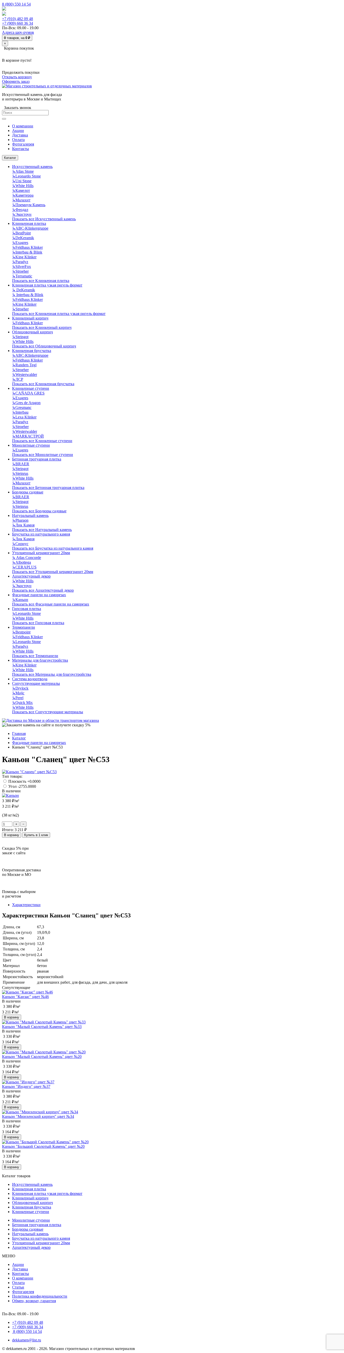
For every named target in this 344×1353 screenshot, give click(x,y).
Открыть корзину (17, 77)
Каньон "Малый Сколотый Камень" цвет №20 (42, 1056)
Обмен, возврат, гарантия (34, 1301)
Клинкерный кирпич (30, 318)
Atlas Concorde (26, 557)
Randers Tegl (24, 365)
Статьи (18, 1287)
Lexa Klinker (24, 417)
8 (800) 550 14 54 (16, 4)
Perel (17, 698)
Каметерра (22, 195)
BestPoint (21, 233)
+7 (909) (17, 23)
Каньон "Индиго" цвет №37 (26, 1086)
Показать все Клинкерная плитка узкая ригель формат (59, 313)
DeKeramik (23, 238)
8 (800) (27, 1331)
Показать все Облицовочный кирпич (44, 346)
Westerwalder (24, 374)
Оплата (18, 1282)
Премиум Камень (28, 205)
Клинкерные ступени (30, 388)
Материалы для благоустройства (40, 660)
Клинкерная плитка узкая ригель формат (47, 285)
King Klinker (24, 257)
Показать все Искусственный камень (44, 219)
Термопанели (23, 627)
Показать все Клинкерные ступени (42, 441)
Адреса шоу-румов (18, 32)
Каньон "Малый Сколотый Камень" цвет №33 (42, 1026)
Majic (18, 693)
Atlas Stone (23, 171)
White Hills (22, 186)
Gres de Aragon (26, 403)
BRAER (20, 464)
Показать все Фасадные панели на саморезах (50, 604)
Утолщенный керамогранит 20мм (41, 553)
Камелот (21, 190)
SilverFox (21, 266)
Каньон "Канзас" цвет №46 (25, 996)
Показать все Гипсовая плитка (38, 623)
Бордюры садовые (27, 492)
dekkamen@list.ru (26, 1340)
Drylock (20, 688)
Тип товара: (12, 776)
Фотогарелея (23, 1292)
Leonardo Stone (26, 176)
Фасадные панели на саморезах (39, 595)
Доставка (20, 1269)
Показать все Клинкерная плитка (40, 280)
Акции (18, 1264)
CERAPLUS (24, 567)
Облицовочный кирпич (32, 332)
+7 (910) (17, 19)
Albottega (21, 562)
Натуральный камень (30, 515)
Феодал (20, 209)
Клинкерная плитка (29, 223)
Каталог (10, 158)
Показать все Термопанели (35, 656)
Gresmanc (21, 407)
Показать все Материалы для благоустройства (51, 674)
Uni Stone (21, 181)
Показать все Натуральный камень (42, 529)
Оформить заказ (15, 81)
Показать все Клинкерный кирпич (42, 327)
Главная (19, 733)
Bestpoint (21, 632)
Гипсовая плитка (26, 609)
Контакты (20, 1273)
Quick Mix (22, 702)
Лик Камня (23, 525)
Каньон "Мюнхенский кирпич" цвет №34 (38, 1116)
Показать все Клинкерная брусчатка (43, 384)
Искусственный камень (32, 166)
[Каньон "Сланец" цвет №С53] (29, 772)
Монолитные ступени (31, 445)
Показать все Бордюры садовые (39, 511)
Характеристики (26, 905)
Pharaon (20, 520)
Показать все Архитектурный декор (43, 590)
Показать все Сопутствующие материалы (47, 712)
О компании (22, 1278)
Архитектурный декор (31, 576)
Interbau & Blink (27, 252)
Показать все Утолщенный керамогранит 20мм (52, 571)
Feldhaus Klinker (27, 247)
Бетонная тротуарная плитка (36, 459)
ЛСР (17, 379)
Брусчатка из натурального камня (41, 534)
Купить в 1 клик (36, 835)
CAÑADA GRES (28, 393)
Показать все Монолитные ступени (42, 454)
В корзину (11, 835)
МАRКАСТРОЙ (28, 436)
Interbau (20, 412)
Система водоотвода (29, 679)
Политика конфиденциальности (39, 1296)
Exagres (20, 242)
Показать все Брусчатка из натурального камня (52, 548)
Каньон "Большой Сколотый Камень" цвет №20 (43, 1146)
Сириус (20, 544)
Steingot (20, 337)
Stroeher (20, 271)
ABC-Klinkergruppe (30, 228)
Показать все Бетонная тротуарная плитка (48, 487)
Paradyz (20, 262)
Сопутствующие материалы (36, 683)
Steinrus (20, 473)
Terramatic (22, 276)
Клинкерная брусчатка (31, 350)
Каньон (20, 599)
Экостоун (21, 214)
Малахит (21, 200)
